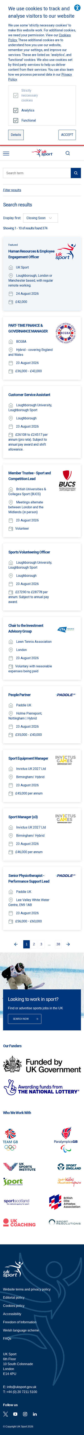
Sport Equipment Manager (28, 758)
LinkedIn (34, 1414)
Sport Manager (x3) (23, 817)
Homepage (42, 153)
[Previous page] (15, 944)
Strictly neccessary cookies (28, 95)
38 (58, 944)
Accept (67, 135)
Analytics (27, 110)
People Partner (19, 695)
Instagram (25, 1414)
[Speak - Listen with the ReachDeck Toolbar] (77, 7)
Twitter (5, 1414)
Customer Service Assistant (29, 395)
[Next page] (69, 944)
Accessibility (12, 1314)
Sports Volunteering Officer (29, 552)
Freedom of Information (19, 1322)
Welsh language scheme (21, 1330)
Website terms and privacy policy (27, 1289)
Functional (28, 120)
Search (68, 153)
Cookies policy (13, 1306)
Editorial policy (13, 1297)
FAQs (7, 1338)
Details (16, 135)
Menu (6, 153)
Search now (21, 1018)
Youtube (15, 1414)
